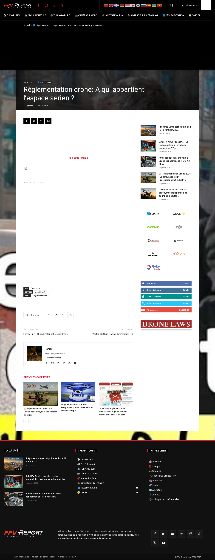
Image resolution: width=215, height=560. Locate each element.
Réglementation (40, 295)
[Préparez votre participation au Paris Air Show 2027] (148, 130)
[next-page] (30, 421)
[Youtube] (76, 363)
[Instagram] (46, 5)
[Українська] (154, 5)
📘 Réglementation (41, 25)
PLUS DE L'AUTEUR (65, 377)
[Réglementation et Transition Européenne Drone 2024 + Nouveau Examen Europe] (78, 392)
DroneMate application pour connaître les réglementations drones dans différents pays (113, 411)
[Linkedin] (59, 363)
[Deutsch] (122, 5)
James (30, 105)
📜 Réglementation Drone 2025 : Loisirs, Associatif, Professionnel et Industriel (40, 411)
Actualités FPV (29, 82)
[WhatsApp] (48, 121)
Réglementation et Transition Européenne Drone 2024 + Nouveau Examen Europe (77, 407)
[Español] (149, 5)
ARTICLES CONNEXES (36, 377)
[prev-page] (25, 421)
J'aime (186, 283)
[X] (62, 5)
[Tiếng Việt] (159, 5)
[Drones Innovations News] (19, 5)
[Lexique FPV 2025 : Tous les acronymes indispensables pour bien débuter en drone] (148, 193)
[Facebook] (38, 5)
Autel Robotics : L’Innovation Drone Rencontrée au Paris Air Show (174, 161)
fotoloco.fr (35, 288)
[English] (111, 5)
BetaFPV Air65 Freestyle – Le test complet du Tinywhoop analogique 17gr (173, 145)
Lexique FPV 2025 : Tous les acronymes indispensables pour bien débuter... (173, 192)
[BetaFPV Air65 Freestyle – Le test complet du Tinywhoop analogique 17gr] (148, 145)
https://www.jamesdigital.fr (55, 353)
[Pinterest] (41, 121)
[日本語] (133, 5)
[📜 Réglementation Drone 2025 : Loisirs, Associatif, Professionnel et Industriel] (40, 394)
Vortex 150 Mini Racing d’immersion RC (112, 334)
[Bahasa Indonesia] (127, 5)
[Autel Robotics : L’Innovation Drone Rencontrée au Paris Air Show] (148, 161)
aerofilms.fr (40, 292)
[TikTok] (54, 5)
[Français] (116, 5)
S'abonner (184, 310)
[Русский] (143, 5)
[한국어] (138, 5)
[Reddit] (190, 534)
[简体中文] (106, 5)
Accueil (26, 25)
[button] (171, 5)
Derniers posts (149, 120)
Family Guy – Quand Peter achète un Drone (45, 334)
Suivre (186, 290)
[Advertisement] (78, 137)
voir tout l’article (78, 157)
